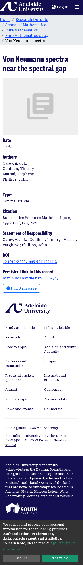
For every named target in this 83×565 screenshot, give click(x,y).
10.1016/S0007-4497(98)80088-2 (30, 261)
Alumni (11, 389)
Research (12, 337)
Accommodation (57, 399)
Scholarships (16, 399)
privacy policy (64, 543)
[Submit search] (48, 7)
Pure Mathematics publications (27, 35)
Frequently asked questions (19, 378)
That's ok (60, 558)
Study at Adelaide (20, 327)
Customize (11, 549)
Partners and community (15, 363)
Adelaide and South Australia (60, 349)
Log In (63, 7)
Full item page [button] (23, 288)
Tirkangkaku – (31, 428)
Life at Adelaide (57, 327)
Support (51, 361)
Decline (21, 558)
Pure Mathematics (21, 30)
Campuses (52, 389)
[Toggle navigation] (77, 7)
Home (5, 19)
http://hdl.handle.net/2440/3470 (31, 278)
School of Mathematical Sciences (27, 25)
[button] (53, 7)
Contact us (53, 409)
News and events (19, 409)
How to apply (16, 347)
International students (55, 378)
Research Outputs (32, 19)
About (49, 337)
